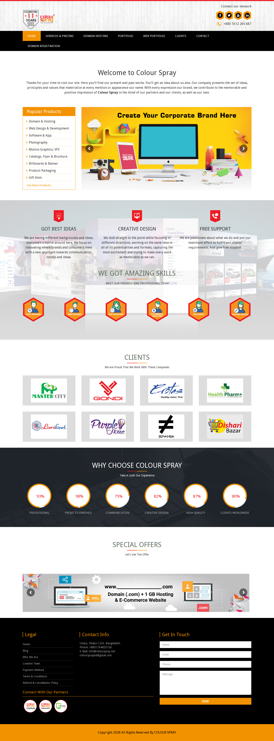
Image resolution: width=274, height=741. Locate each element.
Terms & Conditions (35, 676)
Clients (180, 36)
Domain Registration (44, 46)
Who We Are (30, 657)
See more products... (40, 185)
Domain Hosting (95, 36)
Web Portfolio (154, 36)
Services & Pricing (59, 36)
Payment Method (33, 670)
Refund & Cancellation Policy (40, 682)
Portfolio (125, 36)
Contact (202, 36)
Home (32, 36)
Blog (25, 650)
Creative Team (31, 663)
